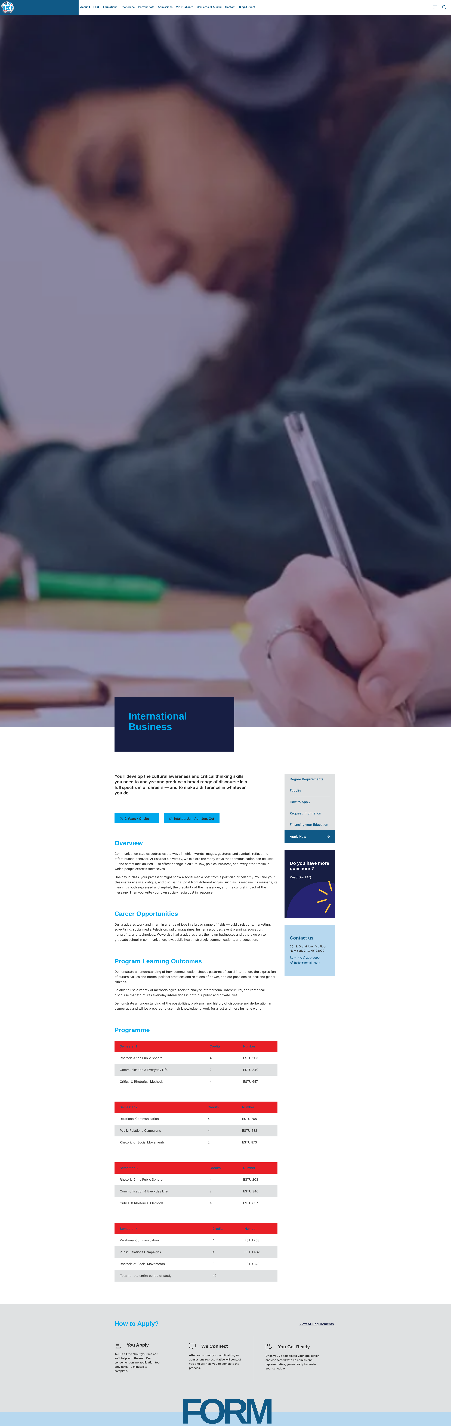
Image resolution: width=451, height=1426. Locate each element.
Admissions (165, 7)
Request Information (305, 813)
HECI (96, 7)
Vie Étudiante (184, 7)
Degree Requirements (306, 779)
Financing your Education (309, 824)
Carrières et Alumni (209, 7)
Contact (230, 7)
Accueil (85, 7)
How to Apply (300, 802)
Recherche (128, 7)
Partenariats (146, 7)
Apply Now (298, 836)
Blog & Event (247, 7)
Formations (110, 7)
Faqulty (295, 790)
